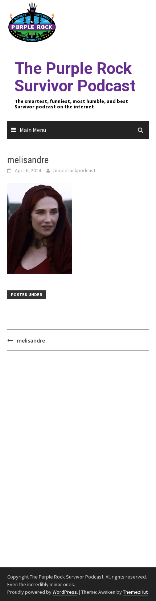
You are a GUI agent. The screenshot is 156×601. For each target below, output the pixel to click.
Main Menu (33, 129)
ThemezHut (135, 592)
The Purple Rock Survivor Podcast (75, 77)
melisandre (31, 340)
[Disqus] (78, 459)
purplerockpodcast (74, 170)
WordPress (65, 592)
